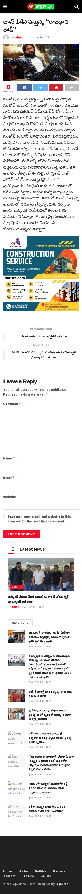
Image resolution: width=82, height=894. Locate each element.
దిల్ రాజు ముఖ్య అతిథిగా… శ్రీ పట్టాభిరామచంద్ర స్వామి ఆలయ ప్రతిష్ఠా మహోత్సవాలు (50, 737)
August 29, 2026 (41, 646)
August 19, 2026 (41, 816)
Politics (41, 871)
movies (17, 587)
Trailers (28, 875)
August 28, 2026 (41, 701)
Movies (23, 871)
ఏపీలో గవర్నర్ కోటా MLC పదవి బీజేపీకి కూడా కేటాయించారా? (47, 809)
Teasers (9, 875)
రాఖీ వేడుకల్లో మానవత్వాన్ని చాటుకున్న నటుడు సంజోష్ (50, 694)
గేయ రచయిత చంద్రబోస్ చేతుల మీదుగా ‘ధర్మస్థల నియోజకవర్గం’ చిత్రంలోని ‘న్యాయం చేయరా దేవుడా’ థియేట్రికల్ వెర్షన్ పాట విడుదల (51, 762)
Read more (20, 622)
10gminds (61, 883)
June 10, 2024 (41, 37)
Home (7, 871)
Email (9, 477)
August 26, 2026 (41, 747)
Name (9, 458)
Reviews (59, 871)
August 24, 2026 (41, 774)
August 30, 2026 (34, 607)
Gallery (45, 875)
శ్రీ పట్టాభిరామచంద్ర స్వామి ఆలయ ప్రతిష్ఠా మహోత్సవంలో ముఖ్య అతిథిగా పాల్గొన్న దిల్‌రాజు (50, 714)
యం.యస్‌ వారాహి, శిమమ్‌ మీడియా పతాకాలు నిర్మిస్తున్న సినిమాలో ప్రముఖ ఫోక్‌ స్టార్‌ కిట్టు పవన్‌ (49, 636)
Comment (12, 403)
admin (18, 37)
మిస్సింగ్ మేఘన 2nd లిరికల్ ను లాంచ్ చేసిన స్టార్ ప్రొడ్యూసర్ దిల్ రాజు (38, 599)
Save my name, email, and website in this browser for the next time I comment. (39, 519)
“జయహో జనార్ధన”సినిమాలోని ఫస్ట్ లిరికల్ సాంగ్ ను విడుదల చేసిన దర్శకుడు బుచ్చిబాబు (48, 788)
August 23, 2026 (41, 797)
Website (9, 497)
